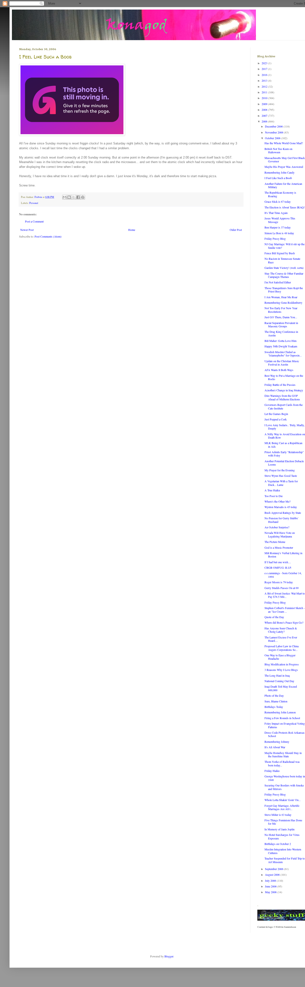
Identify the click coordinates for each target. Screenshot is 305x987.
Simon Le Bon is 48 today (279, 233)
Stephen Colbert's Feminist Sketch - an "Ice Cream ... (284, 609)
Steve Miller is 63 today (277, 815)
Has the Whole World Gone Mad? (283, 143)
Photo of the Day (274, 695)
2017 (265, 69)
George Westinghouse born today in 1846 (284, 777)
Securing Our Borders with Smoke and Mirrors (284, 787)
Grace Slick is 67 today (277, 201)
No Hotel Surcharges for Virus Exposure (282, 836)
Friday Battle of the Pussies (279, 385)
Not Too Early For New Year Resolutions (280, 309)
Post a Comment (34, 221)
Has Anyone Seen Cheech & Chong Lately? (280, 629)
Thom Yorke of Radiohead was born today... (282, 763)
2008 (265, 109)
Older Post (236, 230)
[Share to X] (73, 197)
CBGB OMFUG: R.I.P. (278, 567)
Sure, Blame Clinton (275, 701)
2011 (265, 92)
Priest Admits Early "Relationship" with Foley (284, 453)
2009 (265, 104)
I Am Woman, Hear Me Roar (280, 297)
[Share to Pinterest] (82, 197)
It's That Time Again (276, 213)
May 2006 (271, 892)
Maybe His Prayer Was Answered (283, 167)
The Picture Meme (274, 542)
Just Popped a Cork (275, 419)
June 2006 (271, 886)
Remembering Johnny (276, 741)
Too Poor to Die (273, 496)
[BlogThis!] (69, 197)
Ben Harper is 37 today (277, 227)
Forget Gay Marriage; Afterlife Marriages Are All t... (281, 807)
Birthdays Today (273, 707)
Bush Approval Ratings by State (282, 513)
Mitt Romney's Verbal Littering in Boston (283, 554)
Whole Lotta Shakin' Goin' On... (282, 800)
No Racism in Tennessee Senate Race (282, 260)
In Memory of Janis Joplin (279, 829)
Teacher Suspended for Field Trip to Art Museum (284, 860)
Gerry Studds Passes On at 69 (281, 588)
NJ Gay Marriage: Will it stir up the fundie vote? (284, 245)
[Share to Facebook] (78, 197)
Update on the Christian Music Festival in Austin (281, 362)
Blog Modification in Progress (281, 664)
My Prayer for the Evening (279, 470)
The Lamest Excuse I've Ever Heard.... (280, 638)
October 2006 (273, 138)
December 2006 (274, 126)
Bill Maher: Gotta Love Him (280, 341)
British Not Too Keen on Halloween (278, 150)
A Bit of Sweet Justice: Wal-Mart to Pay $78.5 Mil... (284, 595)
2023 (265, 63)
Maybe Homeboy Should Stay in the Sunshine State (283, 754)
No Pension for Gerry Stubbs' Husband (281, 519)
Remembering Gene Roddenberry (283, 302)
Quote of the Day (274, 617)
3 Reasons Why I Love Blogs (281, 670)
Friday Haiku (272, 771)
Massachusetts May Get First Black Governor (284, 159)
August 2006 (272, 874)
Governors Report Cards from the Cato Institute (283, 406)
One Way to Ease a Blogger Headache (279, 656)
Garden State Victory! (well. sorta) (284, 268)
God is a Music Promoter (278, 547)
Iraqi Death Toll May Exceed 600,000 (280, 688)
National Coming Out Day (279, 681)
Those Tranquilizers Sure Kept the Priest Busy (283, 289)
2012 (265, 86)
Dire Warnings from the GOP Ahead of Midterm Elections (282, 397)
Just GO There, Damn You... (280, 317)
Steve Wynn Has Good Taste (280, 476)
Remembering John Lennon (280, 712)
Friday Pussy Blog (275, 238)
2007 (265, 115)
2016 (265, 75)
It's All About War (274, 747)
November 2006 (274, 132)
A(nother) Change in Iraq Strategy (283, 390)
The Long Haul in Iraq (277, 675)
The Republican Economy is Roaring (280, 194)
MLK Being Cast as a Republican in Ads (283, 444)
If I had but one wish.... (277, 562)
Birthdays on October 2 (277, 844)
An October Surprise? (276, 527)
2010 (265, 98)
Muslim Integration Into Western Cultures (282, 850)
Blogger (168, 956)
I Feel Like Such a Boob (278, 178)
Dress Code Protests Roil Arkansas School (284, 734)
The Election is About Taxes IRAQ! (284, 207)
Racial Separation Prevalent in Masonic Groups (281, 324)
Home (131, 230)
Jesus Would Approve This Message (279, 219)
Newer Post (27, 230)
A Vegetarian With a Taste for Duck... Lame (281, 482)
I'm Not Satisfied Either (277, 282)
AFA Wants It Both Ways (278, 370)
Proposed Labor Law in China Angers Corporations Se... (281, 647)
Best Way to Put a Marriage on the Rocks (283, 377)
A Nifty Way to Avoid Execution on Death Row (284, 435)
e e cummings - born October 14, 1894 (283, 574)
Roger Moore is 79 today (278, 582)
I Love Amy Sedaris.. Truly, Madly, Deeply (284, 426)
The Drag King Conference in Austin (281, 333)
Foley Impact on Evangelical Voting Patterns (284, 725)
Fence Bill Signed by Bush (279, 253)
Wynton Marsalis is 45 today (280, 507)
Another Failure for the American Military (283, 185)
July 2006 (271, 880)
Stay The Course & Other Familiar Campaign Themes (283, 275)
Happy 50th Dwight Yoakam (280, 346)
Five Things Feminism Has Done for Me (283, 821)
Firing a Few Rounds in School (282, 718)
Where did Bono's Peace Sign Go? (283, 622)
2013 (265, 80)
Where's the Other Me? (277, 501)
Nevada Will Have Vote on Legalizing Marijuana (279, 534)
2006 (265, 121)
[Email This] (64, 197)
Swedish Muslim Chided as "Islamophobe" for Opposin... (283, 353)
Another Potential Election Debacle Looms (284, 462)
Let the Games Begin (276, 414)
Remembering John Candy (279, 172)
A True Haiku (272, 490)
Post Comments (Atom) (48, 236)
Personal (33, 203)
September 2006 (274, 869)
